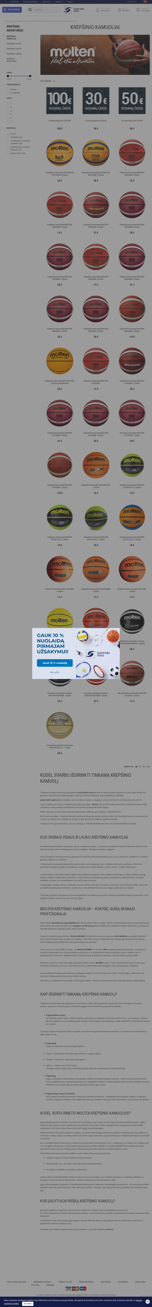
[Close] (116, 631)
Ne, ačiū (55, 672)
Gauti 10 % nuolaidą (55, 663)
